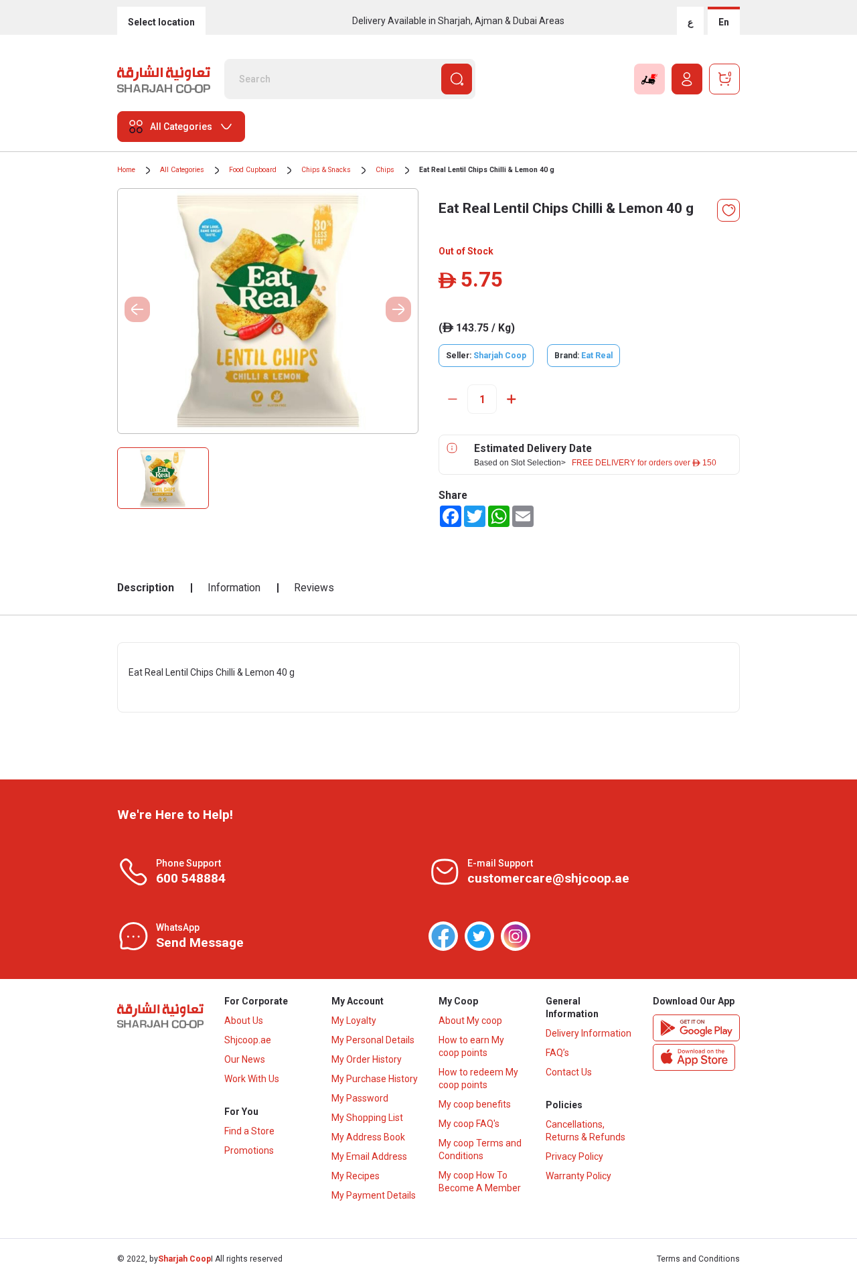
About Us (243, 1020)
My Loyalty (353, 1020)
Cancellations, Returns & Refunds (585, 1130)
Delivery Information (588, 1033)
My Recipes (355, 1176)
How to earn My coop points (471, 1046)
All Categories (182, 169)
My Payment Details (373, 1195)
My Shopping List (367, 1117)
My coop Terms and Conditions (480, 1149)
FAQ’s (557, 1052)
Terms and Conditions (698, 1259)
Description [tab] (145, 587)
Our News (244, 1059)
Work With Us (251, 1078)
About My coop (470, 1020)
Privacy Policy (574, 1156)
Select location (161, 22)
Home (126, 169)
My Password (359, 1098)
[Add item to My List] (728, 210)
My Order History (366, 1059)
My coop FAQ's (469, 1123)
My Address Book (368, 1137)
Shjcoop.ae (247, 1040)
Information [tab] (234, 587)
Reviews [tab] (314, 587)
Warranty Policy (578, 1176)
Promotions (249, 1150)
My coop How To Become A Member (480, 1181)
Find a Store (249, 1131)
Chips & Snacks (326, 169)
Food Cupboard (253, 169)
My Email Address (369, 1156)
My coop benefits (475, 1104)
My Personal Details (372, 1040)
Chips (385, 169)
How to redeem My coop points (478, 1078)
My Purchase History (374, 1078)
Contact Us (569, 1072)
